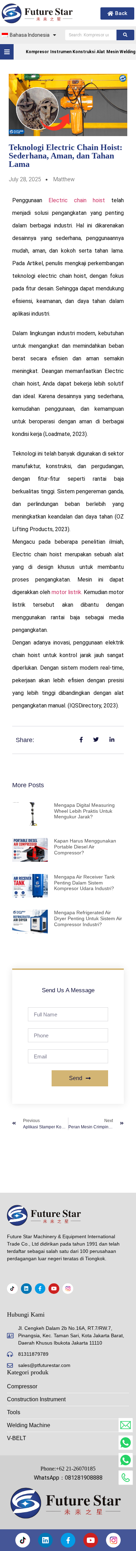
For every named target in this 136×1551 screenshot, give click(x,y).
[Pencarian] (125, 35)
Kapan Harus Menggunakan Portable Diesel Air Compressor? (85, 846)
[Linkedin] (26, 1288)
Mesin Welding (120, 51)
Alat (101, 51)
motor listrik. (67, 592)
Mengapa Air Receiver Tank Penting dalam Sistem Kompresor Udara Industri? (84, 882)
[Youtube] (53, 1288)
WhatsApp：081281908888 (68, 1477)
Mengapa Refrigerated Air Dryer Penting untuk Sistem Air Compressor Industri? (88, 918)
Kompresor (37, 51)
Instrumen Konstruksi (72, 51)
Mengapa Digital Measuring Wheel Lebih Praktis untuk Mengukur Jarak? (84, 811)
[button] (6, 52)
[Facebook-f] (40, 1288)
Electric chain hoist (76, 200)
